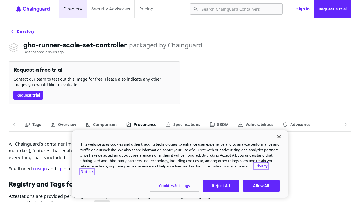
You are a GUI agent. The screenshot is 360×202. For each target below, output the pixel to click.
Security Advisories (110, 9)
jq (59, 169)
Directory (72, 9)
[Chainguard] (33, 8)
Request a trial (333, 9)
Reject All (221, 185)
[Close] (279, 136)
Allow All (261, 185)
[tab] (33, 124)
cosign (40, 169)
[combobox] (239, 9)
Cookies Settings (174, 185)
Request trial (28, 95)
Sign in (303, 9)
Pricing (146, 9)
